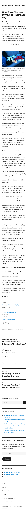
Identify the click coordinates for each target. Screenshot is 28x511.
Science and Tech (7, 502)
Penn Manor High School (11, 474)
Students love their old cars (8, 319)
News (4, 483)
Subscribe (7, 459)
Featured (4, 331)
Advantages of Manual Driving (9, 312)
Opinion (4, 494)
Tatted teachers (8, 428)
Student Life (6, 491)
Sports (4, 487)
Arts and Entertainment (9, 498)
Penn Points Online (11, 5)
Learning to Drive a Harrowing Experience (12, 305)
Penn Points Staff (8, 329)
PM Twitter (7, 476)
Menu (23, 5)
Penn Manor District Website (12, 472)
